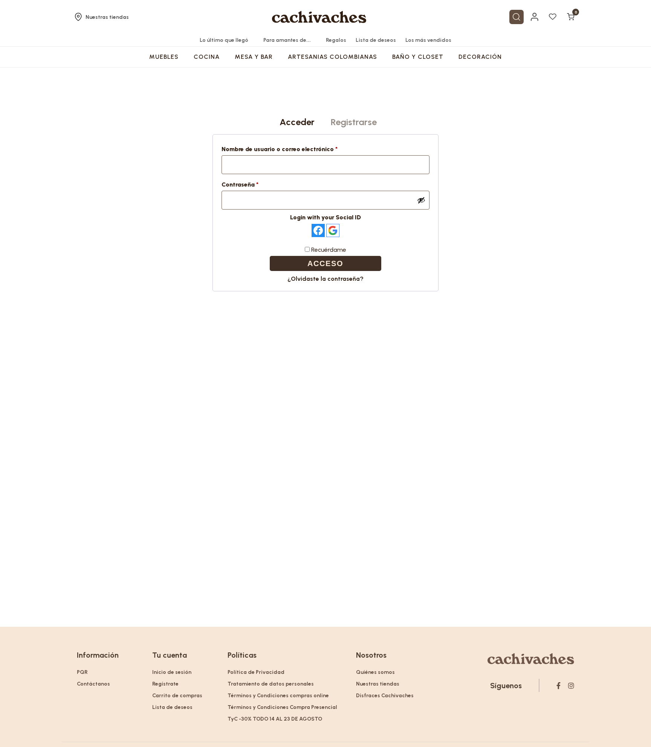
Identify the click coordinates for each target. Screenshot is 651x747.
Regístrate (165, 684)
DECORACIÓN (480, 56)
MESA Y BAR (254, 56)
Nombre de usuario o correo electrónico (296, 149)
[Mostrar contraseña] (421, 200)
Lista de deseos (376, 40)
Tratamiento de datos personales (271, 684)
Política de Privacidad (256, 672)
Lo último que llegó (224, 40)
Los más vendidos (428, 40)
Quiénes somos (375, 672)
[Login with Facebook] (318, 230)
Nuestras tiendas (107, 17)
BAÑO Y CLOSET (417, 56)
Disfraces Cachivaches (385, 695)
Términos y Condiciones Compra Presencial (282, 707)
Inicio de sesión (171, 672)
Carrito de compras (177, 695)
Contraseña (256, 184)
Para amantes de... (287, 40)
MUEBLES (164, 56)
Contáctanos (93, 684)
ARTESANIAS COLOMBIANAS (332, 56)
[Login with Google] (332, 230)
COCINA (207, 56)
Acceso (325, 263)
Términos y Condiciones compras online (278, 695)
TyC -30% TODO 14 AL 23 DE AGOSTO (275, 719)
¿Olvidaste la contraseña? (325, 278)
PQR (82, 672)
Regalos (336, 40)
